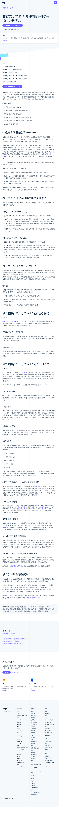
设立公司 (8, 595)
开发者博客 (34, 794)
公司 (11, 8)
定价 (18, 711)
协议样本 (19, 430)
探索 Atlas (5, 690)
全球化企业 (34, 726)
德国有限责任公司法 (8, 321)
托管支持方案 (48, 758)
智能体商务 (34, 715)
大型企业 (33, 711)
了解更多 (5, 41)
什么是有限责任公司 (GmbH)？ (11, 67)
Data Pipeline (20, 730)
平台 (32, 735)
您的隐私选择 (48, 733)
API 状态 (33, 785)
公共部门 (33, 759)
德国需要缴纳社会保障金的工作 (12, 641)
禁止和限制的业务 (49, 724)
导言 (3, 64)
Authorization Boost (22, 715)
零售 (32, 761)
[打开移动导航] (55, 2)
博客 (46, 715)
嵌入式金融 (34, 722)
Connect (19, 726)
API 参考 (33, 783)
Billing (18, 717)
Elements (19, 733)
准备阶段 (25, 372)
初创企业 (33, 713)
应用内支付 (34, 728)
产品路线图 (48, 741)
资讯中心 (47, 745)
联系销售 (14, 672)
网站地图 (47, 728)
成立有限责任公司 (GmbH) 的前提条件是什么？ (15, 76)
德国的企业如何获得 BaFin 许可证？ (13, 643)
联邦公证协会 (15, 566)
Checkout (19, 722)
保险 (32, 750)
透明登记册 (21, 508)
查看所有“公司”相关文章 (8, 634)
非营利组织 (34, 754)
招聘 (46, 743)
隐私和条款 (48, 722)
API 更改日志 (34, 788)
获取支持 (47, 756)
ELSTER (5, 527)
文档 (32, 781)
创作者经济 (34, 741)
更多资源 (5, 8)
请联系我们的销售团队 (34, 598)
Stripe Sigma (20, 762)
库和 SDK (33, 790)
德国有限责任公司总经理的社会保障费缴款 (15, 639)
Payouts (19, 754)
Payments (19, 752)
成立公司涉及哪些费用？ (9, 82)
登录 (46, 766)
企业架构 (37, 203)
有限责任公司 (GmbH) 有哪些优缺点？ (13, 70)
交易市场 (33, 730)
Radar (18, 756)
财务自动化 (34, 724)
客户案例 (47, 713)
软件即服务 (34, 737)
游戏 (32, 746)
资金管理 (33, 733)
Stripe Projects (35, 792)
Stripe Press (48, 747)
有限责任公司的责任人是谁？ (10, 73)
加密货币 (19, 728)
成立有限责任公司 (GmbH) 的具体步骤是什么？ (15, 79)
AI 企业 (32, 739)
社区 (46, 717)
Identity (19, 739)
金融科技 (33, 743)
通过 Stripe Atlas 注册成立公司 (12, 25)
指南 (46, 711)
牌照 (46, 726)
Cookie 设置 (48, 730)
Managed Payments (22, 747)
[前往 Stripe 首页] (4, 709)
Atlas (18, 713)
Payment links (21, 750)
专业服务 (33, 756)
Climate (19, 724)
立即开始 (6, 672)
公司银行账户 (37, 486)
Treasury (19, 769)
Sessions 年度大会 (50, 720)
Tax (18, 764)
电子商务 (33, 720)
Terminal (19, 767)
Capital (19, 720)
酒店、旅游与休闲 (35, 748)
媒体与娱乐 (34, 752)
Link (18, 745)
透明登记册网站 (44, 508)
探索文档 (33, 690)
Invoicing (19, 741)
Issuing (19, 743)
